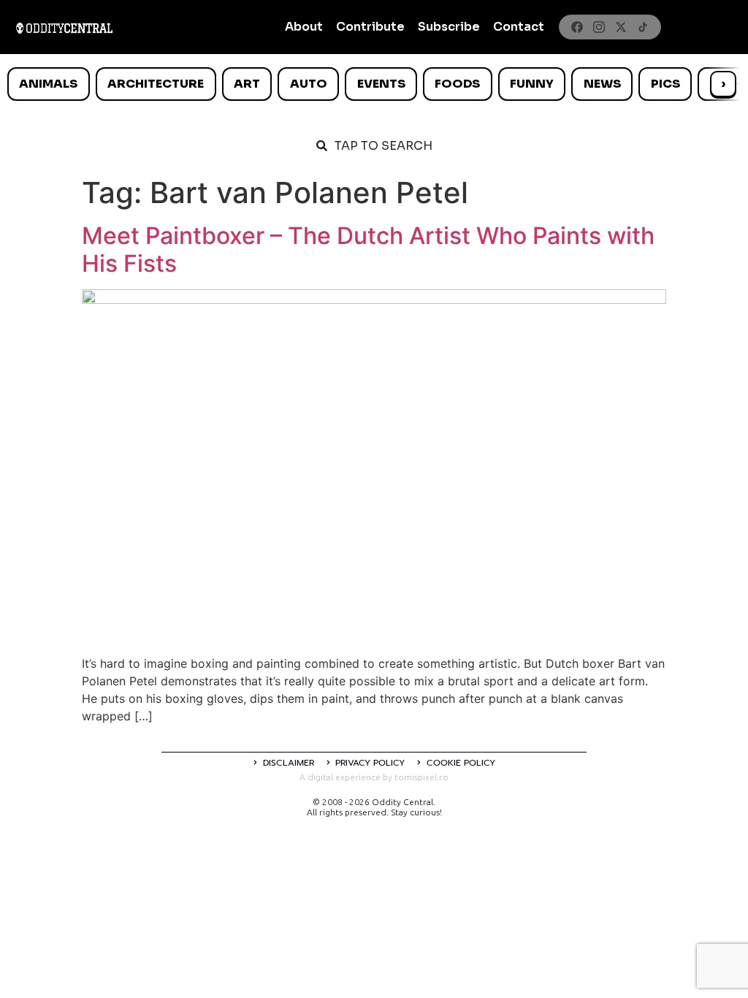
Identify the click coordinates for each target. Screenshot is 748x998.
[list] (374, 84)
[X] (621, 27)
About (304, 26)
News (602, 83)
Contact (518, 26)
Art (247, 83)
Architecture (155, 83)
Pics (665, 83)
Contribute (370, 26)
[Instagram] (599, 27)
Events (381, 83)
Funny (532, 83)
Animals (48, 83)
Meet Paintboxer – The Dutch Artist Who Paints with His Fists (368, 249)
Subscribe (449, 26)
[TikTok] (643, 27)
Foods (457, 83)
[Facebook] (577, 27)
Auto (308, 83)
